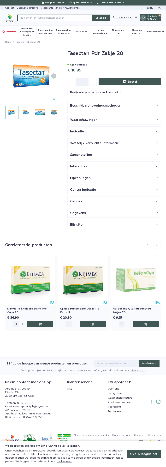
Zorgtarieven (115, 411)
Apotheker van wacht (121, 402)
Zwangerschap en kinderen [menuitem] (64, 32)
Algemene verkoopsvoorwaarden (92, 435)
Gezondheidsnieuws (27, 8)
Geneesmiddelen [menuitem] (156, 32)
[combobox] (54, 18)
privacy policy (137, 370)
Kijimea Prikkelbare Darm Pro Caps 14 (79, 310)
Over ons (113, 389)
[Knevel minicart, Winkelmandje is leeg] (143, 18)
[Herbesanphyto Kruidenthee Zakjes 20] (136, 280)
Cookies (138, 435)
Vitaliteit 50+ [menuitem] (83, 32)
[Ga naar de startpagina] (9, 18)
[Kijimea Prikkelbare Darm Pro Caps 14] (83, 280)
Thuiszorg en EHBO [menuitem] (119, 32)
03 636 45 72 (25, 403)
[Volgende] (53, 76)
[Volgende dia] (157, 245)
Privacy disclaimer (121, 435)
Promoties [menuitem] (11, 31)
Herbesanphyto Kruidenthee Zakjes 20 (132, 310)
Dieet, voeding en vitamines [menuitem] (46, 32)
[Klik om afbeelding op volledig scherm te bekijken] (31, 76)
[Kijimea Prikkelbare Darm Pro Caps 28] (30, 280)
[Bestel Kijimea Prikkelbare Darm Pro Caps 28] (40, 324)
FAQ (69, 389)
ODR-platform (153, 435)
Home (8, 42)
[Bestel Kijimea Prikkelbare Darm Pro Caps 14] (93, 324)
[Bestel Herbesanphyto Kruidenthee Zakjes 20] (146, 324)
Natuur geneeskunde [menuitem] (101, 32)
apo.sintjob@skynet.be (34, 406)
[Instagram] (158, 401)
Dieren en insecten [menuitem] (139, 32)
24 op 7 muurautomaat (68, 8)
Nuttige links (115, 393)
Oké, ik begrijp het (143, 454)
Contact (9, 8)
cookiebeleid (64, 461)
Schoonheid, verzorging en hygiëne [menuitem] (28, 31)
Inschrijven (149, 363)
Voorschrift (47, 8)
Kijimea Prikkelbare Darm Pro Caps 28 (27, 310)
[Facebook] (151, 401)
